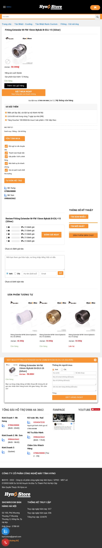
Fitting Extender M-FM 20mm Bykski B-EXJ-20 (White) (24, 336)
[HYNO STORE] (50, 7)
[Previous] (11, 324)
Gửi (60, 273)
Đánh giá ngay (51, 234)
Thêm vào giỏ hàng (15, 85)
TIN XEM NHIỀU (78, 217)
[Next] (95, 324)
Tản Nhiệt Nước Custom (46, 24)
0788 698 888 (43, 100)
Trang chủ (6, 24)
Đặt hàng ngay (74, 397)
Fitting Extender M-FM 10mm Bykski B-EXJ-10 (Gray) (82, 336)
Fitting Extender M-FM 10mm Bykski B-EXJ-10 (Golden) (53, 336)
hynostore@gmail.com (11, 536)
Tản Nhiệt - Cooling (23, 24)
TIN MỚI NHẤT (78, 226)
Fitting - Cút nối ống (70, 24)
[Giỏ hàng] (95, 7)
